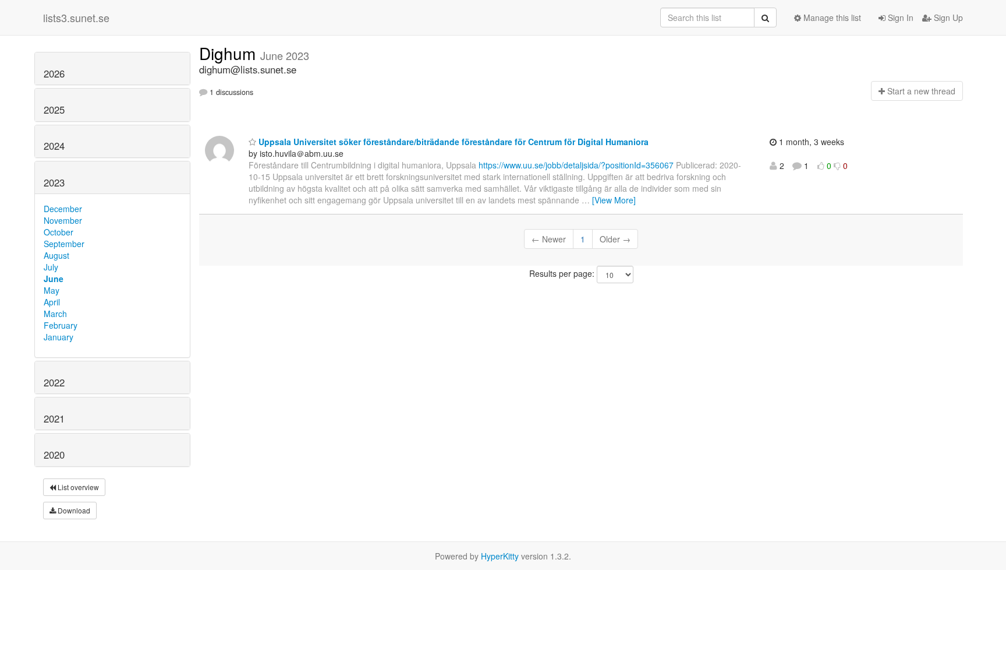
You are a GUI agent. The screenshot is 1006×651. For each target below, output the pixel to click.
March (55, 313)
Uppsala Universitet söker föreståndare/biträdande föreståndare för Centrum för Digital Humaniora (452, 141)
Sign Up (947, 17)
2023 (54, 182)
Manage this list (831, 17)
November (63, 220)
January (58, 337)
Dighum (229, 53)
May (51, 290)
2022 (54, 382)
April (52, 302)
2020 (54, 455)
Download (73, 510)
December (63, 208)
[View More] (614, 200)
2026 (54, 73)
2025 (54, 110)
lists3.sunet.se (76, 17)
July (51, 267)
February (60, 325)
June (53, 278)
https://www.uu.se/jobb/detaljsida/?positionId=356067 (576, 165)
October (58, 232)
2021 (54, 418)
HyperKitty (500, 556)
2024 (54, 146)
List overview (77, 487)
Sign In (899, 17)
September (64, 243)
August (56, 255)
